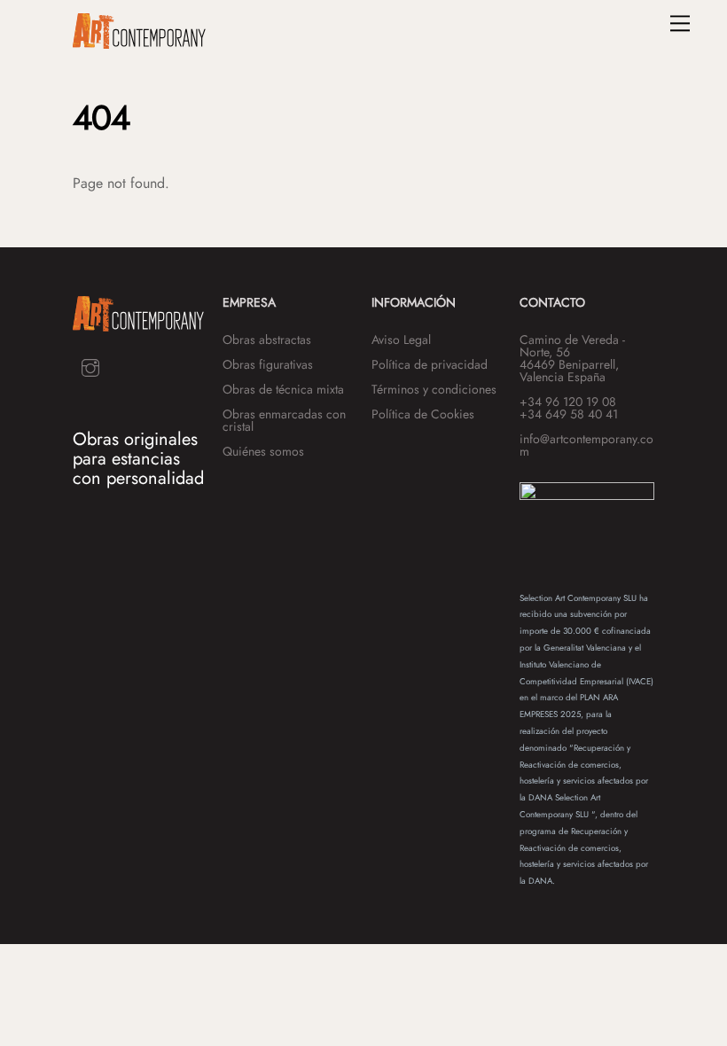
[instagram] (90, 366)
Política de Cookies (422, 414)
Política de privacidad (429, 364)
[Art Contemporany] (139, 41)
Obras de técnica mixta (283, 389)
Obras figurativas (268, 364)
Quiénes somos (263, 451)
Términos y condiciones (433, 389)
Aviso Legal (401, 339)
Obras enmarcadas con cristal (284, 420)
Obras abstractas (267, 339)
